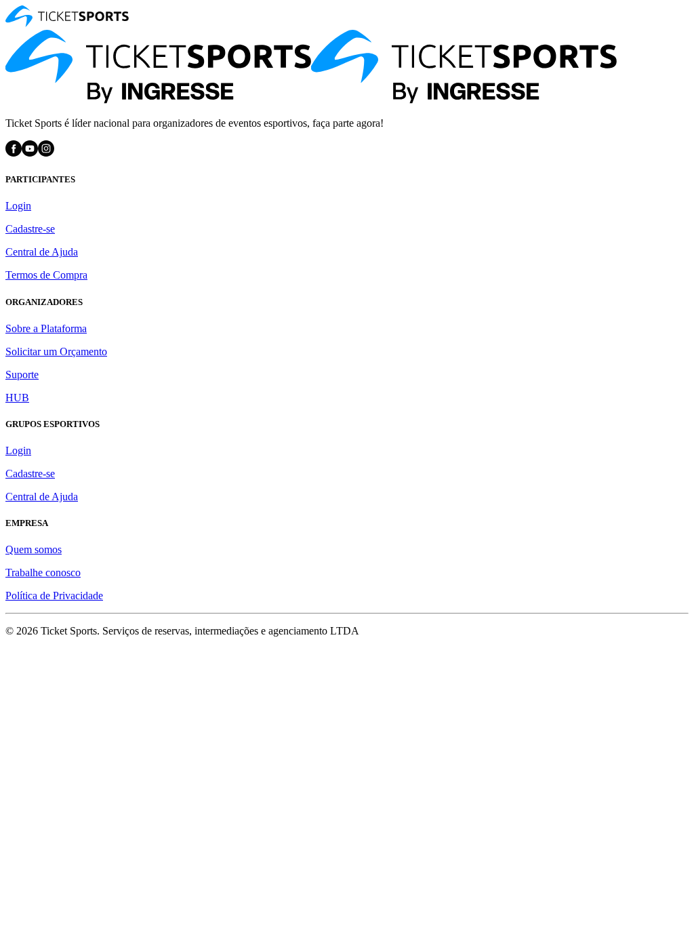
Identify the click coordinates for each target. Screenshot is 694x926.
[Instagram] (46, 153)
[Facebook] (13, 153)
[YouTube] (30, 153)
